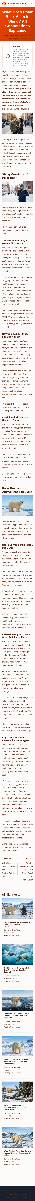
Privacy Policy (13, 1194)
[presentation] (17, 908)
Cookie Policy (22, 1194)
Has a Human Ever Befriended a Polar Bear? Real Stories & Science (17, 924)
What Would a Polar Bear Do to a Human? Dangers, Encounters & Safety (17, 1153)
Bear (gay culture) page (12, 585)
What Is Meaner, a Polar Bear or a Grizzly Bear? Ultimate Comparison (26, 869)
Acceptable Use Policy (12, 1197)
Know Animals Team (11, 36)
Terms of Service (24, 1197)
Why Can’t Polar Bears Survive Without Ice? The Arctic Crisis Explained (16, 1016)
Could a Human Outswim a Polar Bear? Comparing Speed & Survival (17, 970)
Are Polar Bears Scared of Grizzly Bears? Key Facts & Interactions (15, 1107)
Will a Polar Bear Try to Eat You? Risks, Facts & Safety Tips (8, 868)
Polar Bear (17, 8)
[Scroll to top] (30, 1187)
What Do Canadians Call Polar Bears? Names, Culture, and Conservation (16, 1061)
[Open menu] (31, 3)
